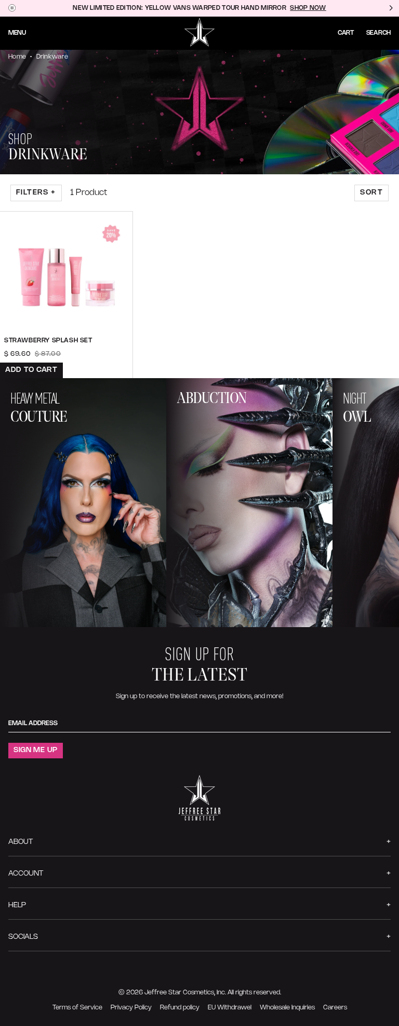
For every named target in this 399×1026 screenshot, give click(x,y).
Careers (335, 1007)
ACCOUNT (25, 873)
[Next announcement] (391, 8)
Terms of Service (77, 1007)
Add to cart (31, 370)
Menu (17, 33)
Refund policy (180, 1007)
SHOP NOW (308, 8)
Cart (346, 33)
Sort (371, 192)
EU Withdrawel (229, 1007)
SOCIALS (23, 937)
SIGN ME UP (36, 750)
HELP (17, 905)
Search (378, 33)
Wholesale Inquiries (287, 1007)
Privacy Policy (131, 1007)
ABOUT (20, 842)
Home (17, 57)
